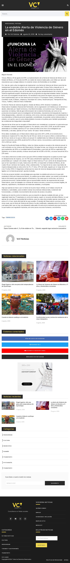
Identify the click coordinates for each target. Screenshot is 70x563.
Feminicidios (10, 217)
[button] (2, 5)
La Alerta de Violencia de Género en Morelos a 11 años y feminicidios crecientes (52, 285)
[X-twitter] (20, 519)
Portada (18, 23)
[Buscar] (67, 13)
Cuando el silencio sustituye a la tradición (15, 317)
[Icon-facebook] (10, 519)
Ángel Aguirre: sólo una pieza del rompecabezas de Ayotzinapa (25, 404)
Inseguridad (9, 23)
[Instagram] (25, 519)
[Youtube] (15, 519)
